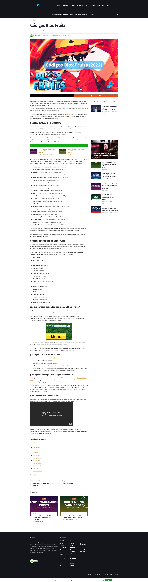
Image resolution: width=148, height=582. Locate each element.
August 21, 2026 (97, 157)
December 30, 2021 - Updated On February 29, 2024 (53, 35)
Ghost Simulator (37, 463)
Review (72, 563)
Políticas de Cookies (97, 574)
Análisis (62, 541)
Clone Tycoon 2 (37, 465)
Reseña (72, 561)
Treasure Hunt (36, 460)
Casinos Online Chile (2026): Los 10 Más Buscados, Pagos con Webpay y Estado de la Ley (110, 208)
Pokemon (65, 14)
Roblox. (55, 358)
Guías (87, 5)
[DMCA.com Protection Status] (34, 561)
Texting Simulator (37, 458)
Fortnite (62, 559)
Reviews (72, 565)
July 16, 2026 (70, 154)
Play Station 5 (73, 558)
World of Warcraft (82, 14)
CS (61, 550)
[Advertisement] (104, 127)
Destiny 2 (62, 556)
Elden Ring (92, 14)
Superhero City (36, 447)
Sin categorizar (83, 543)
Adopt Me (35, 452)
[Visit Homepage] (37, 5)
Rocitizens (35, 442)
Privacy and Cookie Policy (98, 580)
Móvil (61, 563)
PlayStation (72, 551)
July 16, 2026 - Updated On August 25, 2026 (46, 155)
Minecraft (62, 561)
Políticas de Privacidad (107, 574)
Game (61, 552)
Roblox (71, 14)
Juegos (72, 543)
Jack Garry (37, 35)
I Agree (108, 580)
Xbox (71, 553)
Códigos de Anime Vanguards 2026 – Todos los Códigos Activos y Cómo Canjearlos (47, 151)
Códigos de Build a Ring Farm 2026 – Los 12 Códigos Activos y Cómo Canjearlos (76, 151)
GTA (76, 14)
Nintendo (72, 547)
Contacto (116, 574)
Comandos (80, 5)
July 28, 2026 (105, 169)
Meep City (35, 468)
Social (81, 547)
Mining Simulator (37, 445)
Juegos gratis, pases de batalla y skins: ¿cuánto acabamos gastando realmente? (104, 154)
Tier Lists (82, 551)
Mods (93, 5)
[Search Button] (117, 14)
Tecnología (100, 5)
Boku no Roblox (37, 455)
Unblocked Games (57, 14)
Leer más (32, 556)
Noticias (65, 5)
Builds (61, 543)
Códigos (72, 5)
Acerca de (89, 574)
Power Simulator (37, 471)
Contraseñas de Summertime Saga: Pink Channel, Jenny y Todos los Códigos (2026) (109, 107)
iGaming (72, 541)
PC (70, 556)
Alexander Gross (39, 521)
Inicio (58, 5)
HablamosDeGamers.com (36, 541)
